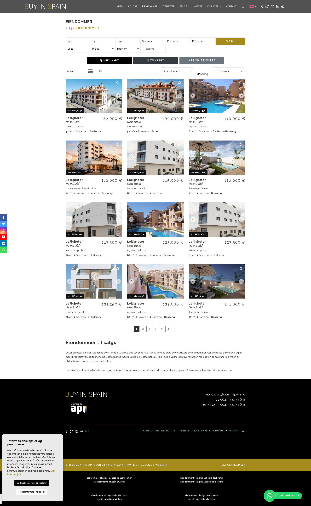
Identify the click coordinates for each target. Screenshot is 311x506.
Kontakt (231, 6)
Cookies (146, 465)
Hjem (120, 6)
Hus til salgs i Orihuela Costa (201, 499)
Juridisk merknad (108, 465)
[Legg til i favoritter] (118, 84)
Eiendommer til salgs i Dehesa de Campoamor (109, 478)
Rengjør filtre (202, 60)
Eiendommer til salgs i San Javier (109, 482)
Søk (231, 41)
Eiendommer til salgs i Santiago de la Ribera (201, 482)
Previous (70, 96)
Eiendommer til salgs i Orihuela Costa (109, 495)
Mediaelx (239, 465)
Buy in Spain (45, 6)
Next (118, 96)
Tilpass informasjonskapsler (31, 491)
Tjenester (168, 6)
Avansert (156, 60)
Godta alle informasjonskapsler (31, 482)
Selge (183, 6)
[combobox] (78, 41)
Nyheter (197, 6)
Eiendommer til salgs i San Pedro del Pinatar (201, 478)
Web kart (162, 465)
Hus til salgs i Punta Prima (109, 499)
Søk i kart (110, 60)
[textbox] (78, 41)
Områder (213, 6)
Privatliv (130, 465)
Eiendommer (149, 6)
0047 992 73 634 (230, 399)
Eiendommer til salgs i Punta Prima (201, 495)
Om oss (132, 6)
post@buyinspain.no (225, 394)
